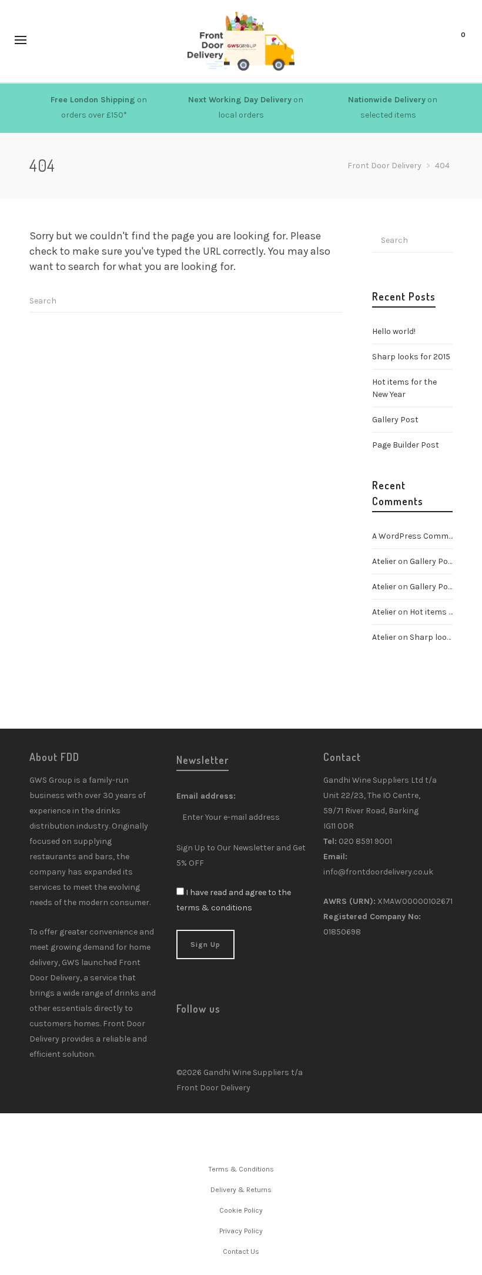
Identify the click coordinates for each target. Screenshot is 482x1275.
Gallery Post (395, 420)
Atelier (384, 561)
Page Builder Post (405, 445)
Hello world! (394, 331)
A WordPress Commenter (420, 536)
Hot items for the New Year (404, 388)
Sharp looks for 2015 (411, 357)
